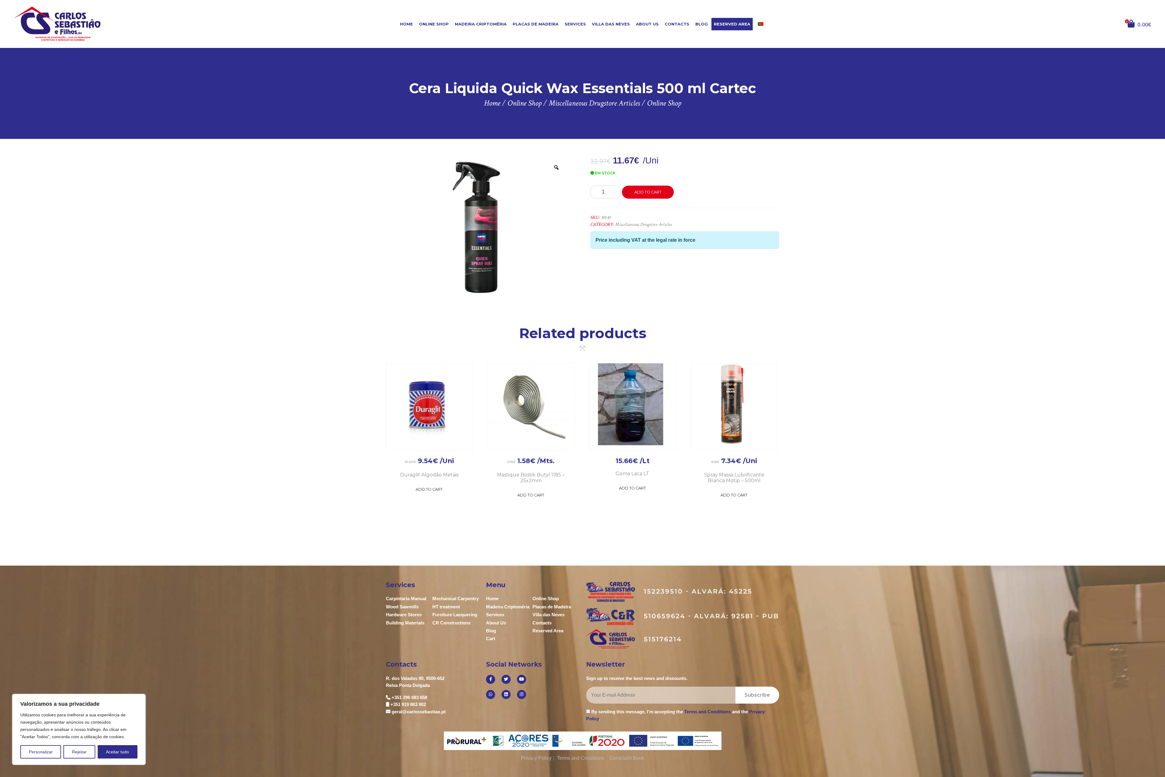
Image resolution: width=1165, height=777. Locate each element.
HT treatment (446, 606)
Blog (701, 24)
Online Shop (434, 24)
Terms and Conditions (707, 711)
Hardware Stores (404, 614)
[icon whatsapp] (490, 694)
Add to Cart (429, 489)
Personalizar (41, 751)
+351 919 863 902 (408, 704)
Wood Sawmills (402, 606)
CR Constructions (451, 622)
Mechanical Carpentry (455, 598)
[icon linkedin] (506, 694)
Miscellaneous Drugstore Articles (643, 224)
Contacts (677, 24)
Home (406, 24)
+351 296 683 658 (409, 697)
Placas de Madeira (536, 24)
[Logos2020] (582, 740)
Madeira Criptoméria (481, 24)
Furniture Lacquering (454, 614)
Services (575, 24)
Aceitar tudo (117, 751)
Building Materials (405, 622)
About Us (647, 24)
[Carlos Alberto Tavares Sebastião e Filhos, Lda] (109, 23)
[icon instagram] (521, 694)
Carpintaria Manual (406, 598)
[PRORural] (468, 741)
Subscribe (757, 695)
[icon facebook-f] (490, 679)
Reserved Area (732, 24)
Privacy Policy (536, 758)
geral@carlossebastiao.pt (419, 711)
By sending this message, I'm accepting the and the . (675, 715)
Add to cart (647, 192)
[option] (476, 227)
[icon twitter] (506, 679)
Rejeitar (79, 751)
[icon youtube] (521, 679)
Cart (490, 638)
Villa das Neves (611, 24)
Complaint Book (627, 758)
